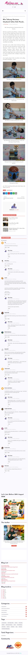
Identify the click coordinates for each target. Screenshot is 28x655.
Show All (3, 583)
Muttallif (6, 349)
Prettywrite (7, 447)
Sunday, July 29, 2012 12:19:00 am (10, 313)
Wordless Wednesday (5, 628)
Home (4, 16)
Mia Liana (6, 24)
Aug (3, 591)
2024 (4, 598)
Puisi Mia (3, 626)
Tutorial (20, 626)
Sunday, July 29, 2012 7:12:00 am (10, 369)
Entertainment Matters (14, 608)
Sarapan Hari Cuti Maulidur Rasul (8, 570)
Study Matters (14, 612)
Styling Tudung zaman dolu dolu (7, 577)
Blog (20, 653)
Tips (16, 626)
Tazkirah (12, 626)
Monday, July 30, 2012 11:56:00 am (13, 323)
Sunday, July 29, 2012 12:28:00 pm (10, 448)
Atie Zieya (7, 260)
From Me (20, 622)
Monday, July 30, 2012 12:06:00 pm (13, 298)
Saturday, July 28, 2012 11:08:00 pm (10, 279)
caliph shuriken (8, 408)
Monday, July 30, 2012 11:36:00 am (13, 270)
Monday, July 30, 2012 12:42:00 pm (13, 438)
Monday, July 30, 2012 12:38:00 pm (13, 379)
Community (4, 622)
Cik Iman (7, 465)
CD (5, 242)
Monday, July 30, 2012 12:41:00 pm (13, 419)
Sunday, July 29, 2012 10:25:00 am (10, 409)
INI (9, 187)
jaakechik (7, 312)
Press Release (19, 624)
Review (8, 626)
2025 (4, 592)
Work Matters (14, 616)
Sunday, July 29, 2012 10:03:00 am (10, 389)
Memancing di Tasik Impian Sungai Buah (9, 567)
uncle (6, 277)
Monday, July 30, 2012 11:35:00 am (13, 251)
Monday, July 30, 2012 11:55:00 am (13, 341)
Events (16, 622)
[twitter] (15, 7)
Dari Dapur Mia (10, 622)
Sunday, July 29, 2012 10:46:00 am (10, 429)
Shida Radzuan (8, 332)
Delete (8, 247)
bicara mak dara (8, 388)
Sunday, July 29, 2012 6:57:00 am (10, 350)
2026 (4, 589)
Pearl (15, 624)
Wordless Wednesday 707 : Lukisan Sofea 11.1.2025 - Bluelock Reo (17, 229)
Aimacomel (7, 368)
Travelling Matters (14, 614)
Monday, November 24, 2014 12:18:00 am (11, 467)
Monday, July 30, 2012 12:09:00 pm (13, 359)
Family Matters (8, 16)
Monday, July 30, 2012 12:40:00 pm (13, 398)
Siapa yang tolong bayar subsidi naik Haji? (9, 574)
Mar (3, 594)
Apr (3, 593)
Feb (3, 595)
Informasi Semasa (9, 624)
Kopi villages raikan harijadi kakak (8, 581)
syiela (6, 428)
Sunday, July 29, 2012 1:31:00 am (10, 333)
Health (3, 624)
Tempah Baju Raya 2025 (13, 223)
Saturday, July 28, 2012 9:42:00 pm (10, 243)
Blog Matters (14, 606)
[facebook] (12, 7)
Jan (3, 596)
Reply (6, 247)
